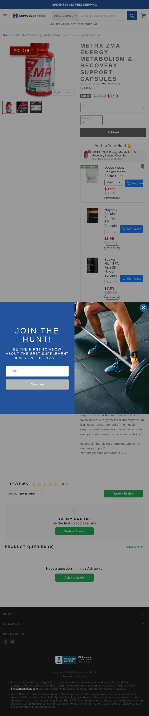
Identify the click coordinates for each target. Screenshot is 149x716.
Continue (37, 384)
